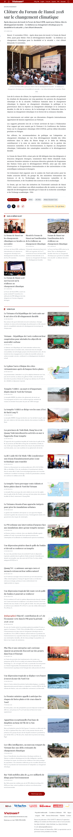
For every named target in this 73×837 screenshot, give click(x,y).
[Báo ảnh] (49, 806)
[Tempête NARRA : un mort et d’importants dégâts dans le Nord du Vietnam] (58, 394)
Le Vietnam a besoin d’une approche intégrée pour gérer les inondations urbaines (24, 505)
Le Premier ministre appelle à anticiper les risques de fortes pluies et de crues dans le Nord (22, 699)
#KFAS (23, 199)
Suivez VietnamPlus (48, 206)
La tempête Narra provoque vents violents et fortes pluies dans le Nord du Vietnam (23, 485)
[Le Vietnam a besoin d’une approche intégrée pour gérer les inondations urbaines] (58, 510)
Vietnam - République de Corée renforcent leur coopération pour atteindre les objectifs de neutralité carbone (25, 339)
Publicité (62, 815)
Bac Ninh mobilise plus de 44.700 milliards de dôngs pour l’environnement (24, 776)
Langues (37, 815)
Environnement (10, 7)
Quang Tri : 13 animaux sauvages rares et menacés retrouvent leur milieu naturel (22, 569)
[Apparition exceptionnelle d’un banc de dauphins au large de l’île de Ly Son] (58, 725)
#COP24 (38, 199)
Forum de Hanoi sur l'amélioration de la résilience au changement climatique (58, 239)
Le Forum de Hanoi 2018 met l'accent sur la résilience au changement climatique (14, 282)
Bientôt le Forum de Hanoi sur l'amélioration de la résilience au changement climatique (36, 239)
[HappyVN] (61, 806)
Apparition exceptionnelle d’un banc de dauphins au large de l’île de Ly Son (21, 721)
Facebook (9, 206)
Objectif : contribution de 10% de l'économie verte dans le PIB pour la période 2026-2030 (24, 618)
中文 (58, 1)
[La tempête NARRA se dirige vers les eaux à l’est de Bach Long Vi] (58, 415)
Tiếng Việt (36, 1)
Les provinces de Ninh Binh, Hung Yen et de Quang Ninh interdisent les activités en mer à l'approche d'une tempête (24, 433)
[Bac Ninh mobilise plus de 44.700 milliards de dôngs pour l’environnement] (58, 780)
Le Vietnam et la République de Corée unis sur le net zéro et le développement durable (24, 315)
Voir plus (11, 309)
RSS (65, 812)
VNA (43, 815)
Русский (63, 1)
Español (54, 1)
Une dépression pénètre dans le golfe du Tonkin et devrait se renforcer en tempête (25, 547)
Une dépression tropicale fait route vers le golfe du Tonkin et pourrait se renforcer (24, 592)
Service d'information (52, 815)
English (42, 1)
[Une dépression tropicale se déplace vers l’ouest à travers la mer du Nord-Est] (58, 681)
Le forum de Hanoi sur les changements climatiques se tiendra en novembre (14, 239)
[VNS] (11, 806)
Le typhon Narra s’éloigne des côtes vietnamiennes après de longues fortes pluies (24, 367)
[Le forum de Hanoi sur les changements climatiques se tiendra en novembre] (14, 226)
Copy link (23, 206)
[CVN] (24, 806)
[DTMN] (36, 806)
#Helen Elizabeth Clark (50, 199)
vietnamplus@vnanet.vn (45, 827)
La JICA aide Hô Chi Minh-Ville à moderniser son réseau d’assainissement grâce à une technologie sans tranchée (24, 458)
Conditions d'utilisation (55, 812)
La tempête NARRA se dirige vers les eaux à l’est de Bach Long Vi (25, 411)
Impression (18, 206)
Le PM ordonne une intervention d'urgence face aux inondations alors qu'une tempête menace (25, 526)
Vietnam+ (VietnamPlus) (18, 1)
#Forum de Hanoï (13, 199)
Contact (68, 815)
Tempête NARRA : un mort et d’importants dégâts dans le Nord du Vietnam (23, 390)
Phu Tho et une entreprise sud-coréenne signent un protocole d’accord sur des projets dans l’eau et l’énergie (24, 650)
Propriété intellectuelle (41, 812)
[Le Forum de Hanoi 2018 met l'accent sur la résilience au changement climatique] (14, 268)
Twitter (13, 206)
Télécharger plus (36, 794)
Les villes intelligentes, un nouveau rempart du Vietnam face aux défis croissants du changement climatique (24, 747)
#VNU (30, 199)
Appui (69, 812)
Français (48, 1)
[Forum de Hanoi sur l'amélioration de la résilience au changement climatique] (58, 226)
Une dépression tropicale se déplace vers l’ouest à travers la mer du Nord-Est (25, 677)
